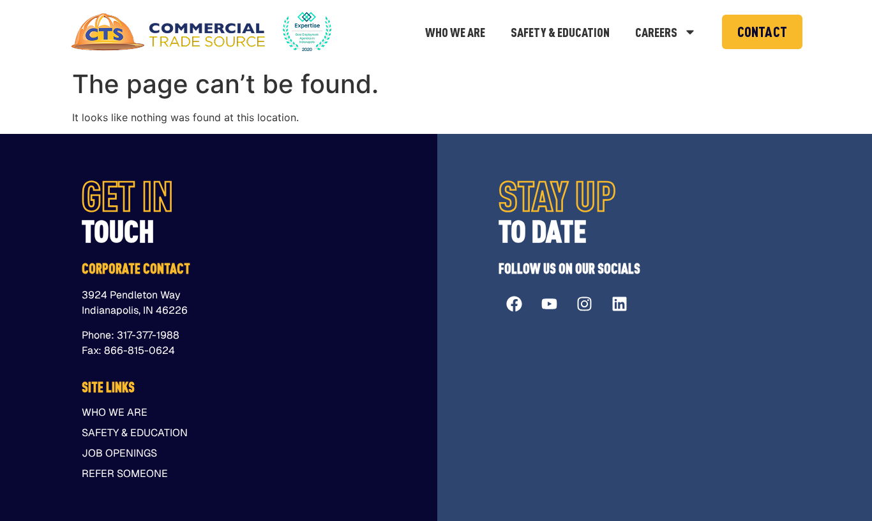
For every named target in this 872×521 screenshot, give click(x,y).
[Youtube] (550, 303)
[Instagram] (585, 303)
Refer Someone (125, 473)
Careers (656, 32)
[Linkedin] (620, 303)
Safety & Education (560, 32)
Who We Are (455, 32)
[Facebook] (514, 303)
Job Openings (119, 453)
